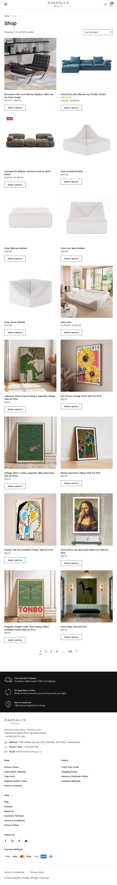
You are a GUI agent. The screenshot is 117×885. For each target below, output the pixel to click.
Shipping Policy (69, 772)
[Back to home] (58, 4)
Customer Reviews (14, 816)
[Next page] (76, 651)
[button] (5, 4)
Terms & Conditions (14, 820)
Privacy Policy (11, 825)
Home (7, 16)
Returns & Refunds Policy (74, 776)
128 (70, 651)
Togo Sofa (9, 776)
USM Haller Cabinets (15, 772)
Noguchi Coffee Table (15, 781)
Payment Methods (70, 781)
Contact (8, 806)
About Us (9, 811)
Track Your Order (70, 767)
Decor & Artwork (13, 785)
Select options (15, 107)
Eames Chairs (11, 767)
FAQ (6, 802)
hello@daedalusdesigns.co (29, 751)
